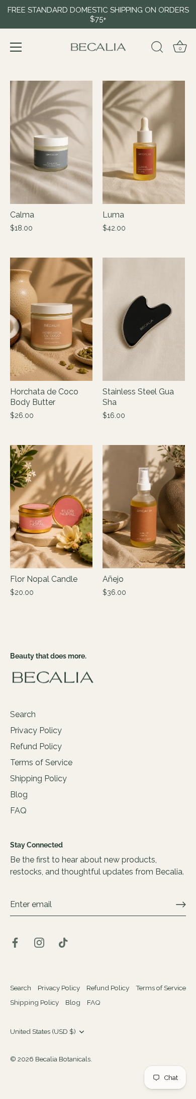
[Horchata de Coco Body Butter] (51, 319)
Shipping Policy (38, 778)
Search (23, 714)
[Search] (157, 49)
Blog (19, 794)
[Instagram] (39, 942)
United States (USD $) (43, 1031)
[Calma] (51, 142)
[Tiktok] (63, 942)
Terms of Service (41, 762)
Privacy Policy (36, 730)
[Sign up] (181, 905)
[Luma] (144, 142)
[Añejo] (144, 506)
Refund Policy (36, 746)
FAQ (18, 810)
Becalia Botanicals (62, 1059)
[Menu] (16, 47)
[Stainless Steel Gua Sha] (144, 319)
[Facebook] (15, 942)
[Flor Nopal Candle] (51, 506)
